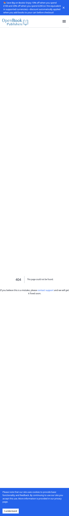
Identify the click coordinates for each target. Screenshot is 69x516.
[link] (15, 21)
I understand (10, 510)
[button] (63, 8)
